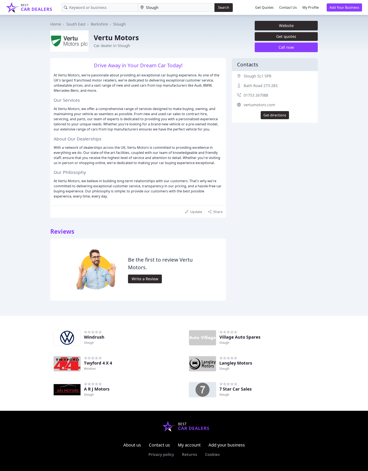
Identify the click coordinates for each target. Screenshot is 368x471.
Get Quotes (264, 7)
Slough (119, 24)
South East (76, 24)
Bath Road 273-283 (260, 85)
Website (286, 25)
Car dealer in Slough (112, 45)
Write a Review (145, 278)
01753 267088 (256, 95)
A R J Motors (96, 389)
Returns (189, 454)
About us (132, 445)
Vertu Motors (116, 37)
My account (189, 445)
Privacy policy (161, 454)
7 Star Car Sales (235, 389)
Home (55, 24)
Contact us (159, 445)
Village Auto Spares (239, 337)
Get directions (274, 115)
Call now (286, 47)
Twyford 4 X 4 (98, 363)
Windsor (90, 368)
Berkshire (99, 24)
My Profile (310, 7)
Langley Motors (235, 363)
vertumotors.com (259, 104)
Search (223, 7)
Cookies (212, 454)
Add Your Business (344, 7)
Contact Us (288, 7)
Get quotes (286, 36)
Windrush (94, 337)
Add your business (226, 445)
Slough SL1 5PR (257, 76)
